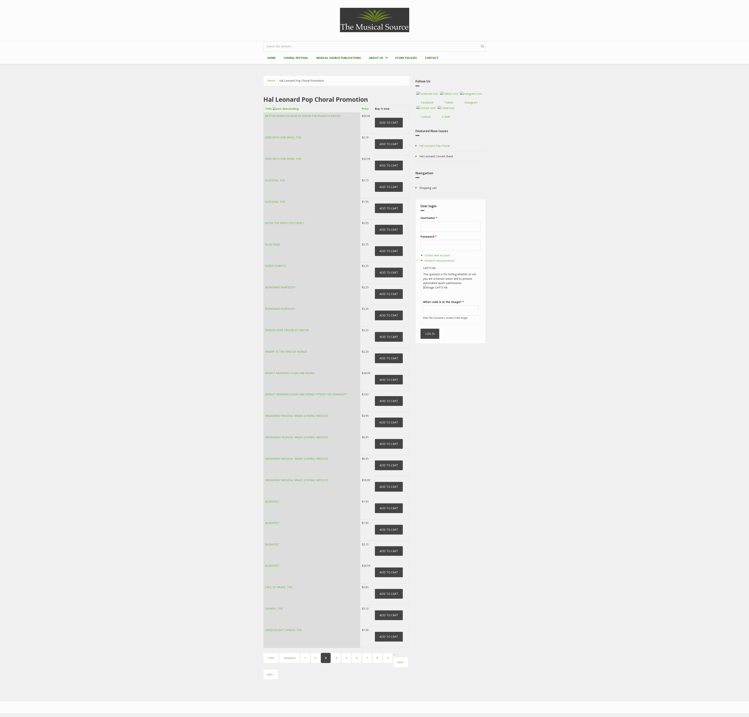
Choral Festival (296, 58)
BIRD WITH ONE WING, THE (283, 137)
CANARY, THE (274, 608)
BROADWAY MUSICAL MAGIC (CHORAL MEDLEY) (296, 416)
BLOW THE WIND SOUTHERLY (284, 223)
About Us (374, 57)
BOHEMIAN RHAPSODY (280, 287)
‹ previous (289, 658)
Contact (432, 58)
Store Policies (406, 58)
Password (429, 236)
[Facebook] (427, 94)
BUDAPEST (272, 501)
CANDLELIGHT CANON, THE (283, 630)
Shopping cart (428, 188)
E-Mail (446, 117)
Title (268, 109)
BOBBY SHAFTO (275, 266)
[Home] (374, 19)
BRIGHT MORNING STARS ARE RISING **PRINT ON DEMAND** (306, 394)
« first (270, 658)
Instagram (471, 102)
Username (429, 218)
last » (270, 674)
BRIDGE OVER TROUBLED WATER (287, 330)
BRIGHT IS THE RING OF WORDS (286, 351)
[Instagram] (471, 94)
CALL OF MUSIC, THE (278, 587)
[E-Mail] (446, 108)
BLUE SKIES (272, 244)
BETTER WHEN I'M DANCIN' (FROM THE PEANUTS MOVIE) (302, 116)
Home (271, 58)
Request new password (439, 260)
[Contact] (426, 108)
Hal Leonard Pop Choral (434, 146)
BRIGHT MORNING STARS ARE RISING (289, 373)
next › (400, 662)
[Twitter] (449, 94)
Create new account (437, 255)
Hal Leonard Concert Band (436, 156)
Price (365, 109)
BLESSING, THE (275, 180)
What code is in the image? (443, 302)
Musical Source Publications (338, 58)
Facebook (427, 102)
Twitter (449, 102)
